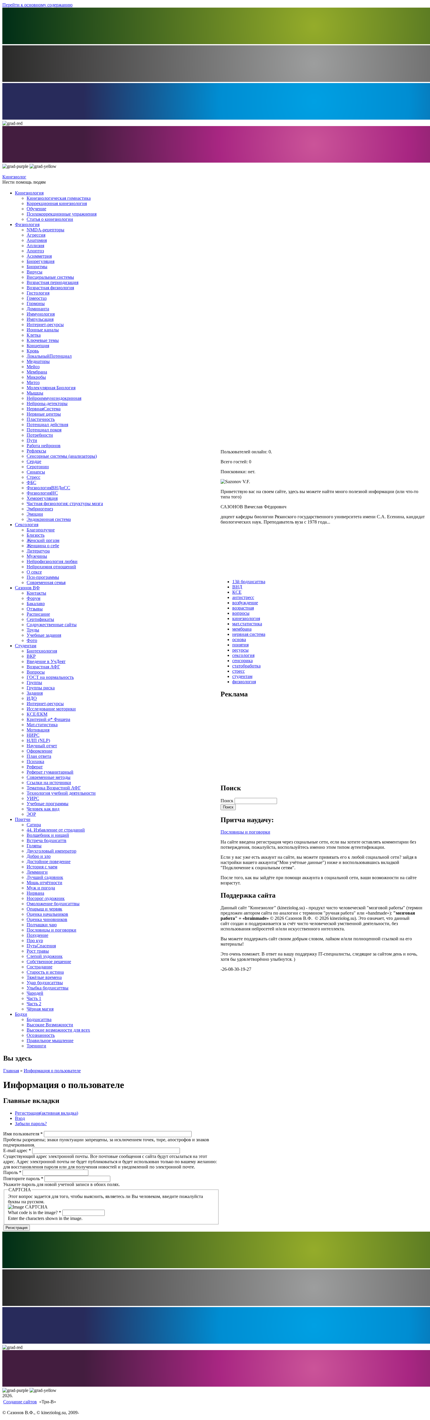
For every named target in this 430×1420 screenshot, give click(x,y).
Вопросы (36, 671)
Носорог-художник (46, 898)
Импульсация (40, 319)
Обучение (36, 208)
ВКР (31, 656)
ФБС (31, 482)
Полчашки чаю (42, 924)
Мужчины (37, 556)
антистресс (243, 597)
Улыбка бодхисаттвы (47, 987)
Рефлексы (36, 450)
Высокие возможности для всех (58, 1029)
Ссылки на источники (49, 782)
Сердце (34, 461)
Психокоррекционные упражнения (62, 213)
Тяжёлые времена (44, 977)
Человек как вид (43, 808)
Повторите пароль (23, 1178)
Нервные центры (44, 414)
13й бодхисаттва (248, 581)
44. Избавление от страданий (56, 829)
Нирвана (35, 893)
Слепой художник (45, 956)
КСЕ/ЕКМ (37, 714)
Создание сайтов (20, 1401)
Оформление (39, 750)
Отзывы (35, 608)
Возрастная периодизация (52, 282)
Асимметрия (39, 256)
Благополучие (41, 529)
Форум (33, 598)
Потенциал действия (47, 424)
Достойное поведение (48, 861)
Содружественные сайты (52, 624)
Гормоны (36, 303)
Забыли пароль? (31, 1123)
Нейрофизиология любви (52, 561)
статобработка (246, 665)
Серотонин (38, 466)
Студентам (25, 645)
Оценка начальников (47, 914)
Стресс (33, 477)
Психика (35, 761)
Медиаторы (38, 361)
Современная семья (46, 582)
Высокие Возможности (50, 1024)
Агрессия (36, 235)
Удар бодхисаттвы (45, 982)
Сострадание (39, 966)
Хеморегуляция (42, 498)
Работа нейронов (44, 445)
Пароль (12, 1172)
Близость (35, 535)
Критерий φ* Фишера (48, 719)
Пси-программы (43, 577)
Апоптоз (35, 250)
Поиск (228, 800)
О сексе (34, 571)
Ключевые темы (43, 340)
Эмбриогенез (40, 508)
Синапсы (36, 471)
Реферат (35, 766)
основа (239, 639)
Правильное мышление (50, 1040)
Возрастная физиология (50, 287)
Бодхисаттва (39, 1019)
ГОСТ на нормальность (50, 677)
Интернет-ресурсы (45, 324)
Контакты (36, 593)
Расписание (38, 614)
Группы (34, 682)
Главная (11, 1070)
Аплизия (35, 245)
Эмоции (35, 514)
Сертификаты (40, 619)
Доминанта (38, 308)
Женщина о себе (43, 545)
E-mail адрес (17, 1150)
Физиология (27, 224)
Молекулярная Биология (51, 387)
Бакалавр (36, 603)
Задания (35, 693)
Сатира (34, 824)
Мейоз (33, 366)
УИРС (33, 798)
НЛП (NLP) (38, 740)
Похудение (37, 935)
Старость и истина (45, 972)
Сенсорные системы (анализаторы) (62, 456)
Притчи (22, 819)
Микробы (36, 377)
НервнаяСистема (44, 408)
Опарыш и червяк (44, 908)
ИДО (32, 698)
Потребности (40, 435)
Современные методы (48, 777)
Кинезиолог (14, 176)
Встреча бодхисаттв (46, 840)
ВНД (237, 586)
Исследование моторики (51, 708)
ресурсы (240, 650)
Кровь (33, 350)
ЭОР (31, 814)
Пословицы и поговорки (51, 929)
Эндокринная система (49, 519)
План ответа (39, 756)
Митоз (33, 382)
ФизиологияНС (42, 492)
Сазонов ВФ (27, 587)
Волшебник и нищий (48, 835)
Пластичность (41, 419)
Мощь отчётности (44, 882)
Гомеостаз (37, 298)
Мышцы (35, 392)
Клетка (34, 335)
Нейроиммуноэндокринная (54, 398)
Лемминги (37, 872)
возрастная (243, 607)
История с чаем (42, 866)
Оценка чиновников (47, 919)
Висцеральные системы (50, 277)
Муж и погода (41, 887)
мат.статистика (247, 623)
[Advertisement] (264, 740)
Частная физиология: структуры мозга (65, 503)
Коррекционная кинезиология (57, 203)
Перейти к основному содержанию (37, 4)
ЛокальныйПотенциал (49, 356)
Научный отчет (42, 745)
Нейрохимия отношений (51, 566)
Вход (20, 1118)
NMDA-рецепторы (45, 229)
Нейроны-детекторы (47, 403)
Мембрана (37, 371)
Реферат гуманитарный (50, 772)
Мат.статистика (42, 724)
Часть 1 (34, 998)
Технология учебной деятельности (61, 793)
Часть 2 (34, 1003)
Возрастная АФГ (43, 666)
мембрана (242, 628)
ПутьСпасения (41, 945)
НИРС (33, 735)
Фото (32, 640)
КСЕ (237, 592)
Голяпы (34, 845)
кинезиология (246, 618)
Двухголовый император (51, 850)
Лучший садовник (45, 877)
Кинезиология (29, 192)
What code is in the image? (34, 1212)
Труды (33, 629)
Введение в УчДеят (46, 661)
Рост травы (38, 951)
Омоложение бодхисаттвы (53, 903)
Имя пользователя (23, 1133)
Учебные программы (47, 803)
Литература (38, 550)
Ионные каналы (43, 329)
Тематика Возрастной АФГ (54, 787)
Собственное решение (49, 961)
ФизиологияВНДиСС (48, 487)
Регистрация (46, 1113)
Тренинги (36, 1045)
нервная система (248, 634)
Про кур (35, 940)
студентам (242, 676)
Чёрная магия (40, 1008)
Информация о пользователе (52, 1070)
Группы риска (41, 687)
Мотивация (38, 729)
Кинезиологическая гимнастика (59, 198)
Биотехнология (42, 650)
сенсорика (242, 660)
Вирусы (34, 271)
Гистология (38, 292)
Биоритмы (37, 266)
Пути (32, 440)
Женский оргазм (43, 540)
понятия (240, 644)
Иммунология (41, 313)
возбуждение (245, 602)
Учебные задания (44, 635)
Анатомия (37, 240)
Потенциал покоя (44, 429)
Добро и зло (39, 856)
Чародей (35, 993)
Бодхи (21, 1014)
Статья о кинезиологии (50, 219)
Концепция (38, 345)
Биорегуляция (40, 261)
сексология (243, 655)
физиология (244, 681)
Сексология (26, 524)
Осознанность (41, 1035)
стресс (238, 671)
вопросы (241, 613)
